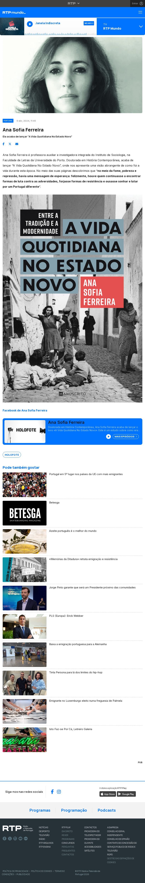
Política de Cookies (41, 871)
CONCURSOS (68, 842)
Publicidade (23, 874)
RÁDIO (42, 839)
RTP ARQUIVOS (46, 842)
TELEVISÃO (44, 835)
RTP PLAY (66, 827)
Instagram (15, 839)
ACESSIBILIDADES (92, 846)
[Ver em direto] (12, 26)
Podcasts (107, 810)
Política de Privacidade (15, 871)
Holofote (12, 454)
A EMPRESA (112, 827)
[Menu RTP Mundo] (141, 12)
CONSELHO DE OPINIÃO (118, 839)
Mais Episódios (125, 436)
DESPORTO (44, 831)
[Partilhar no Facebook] (3, 144)
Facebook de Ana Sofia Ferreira (25, 410)
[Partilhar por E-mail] (16, 144)
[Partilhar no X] (9, 144)
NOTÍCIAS (43, 827)
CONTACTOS (90, 827)
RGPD (110, 854)
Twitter (10, 839)
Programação (74, 810)
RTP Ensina (45, 846)
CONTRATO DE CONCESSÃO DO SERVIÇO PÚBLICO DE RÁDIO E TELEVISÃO (122, 846)
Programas (39, 810)
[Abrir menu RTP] (72, 3)
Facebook (5, 839)
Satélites (89, 850)
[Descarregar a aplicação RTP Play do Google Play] (126, 794)
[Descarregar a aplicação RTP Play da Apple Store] (107, 794)
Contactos (68, 854)
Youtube (20, 839)
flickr (26, 839)
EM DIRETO (67, 831)
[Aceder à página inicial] (12, 12)
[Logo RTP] (18, 829)
